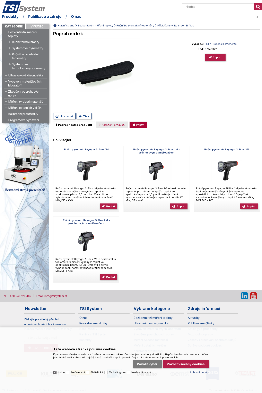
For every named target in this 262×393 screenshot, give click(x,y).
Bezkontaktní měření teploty (22, 34)
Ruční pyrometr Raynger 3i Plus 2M (226, 149)
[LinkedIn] (244, 296)
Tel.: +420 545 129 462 (16, 296)
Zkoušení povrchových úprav (24, 93)
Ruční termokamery (25, 42)
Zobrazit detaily (199, 372)
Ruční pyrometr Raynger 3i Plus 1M (86, 149)
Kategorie (14, 26)
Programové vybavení (23, 120)
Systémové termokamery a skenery (28, 66)
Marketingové (117, 372)
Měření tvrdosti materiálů (25, 101)
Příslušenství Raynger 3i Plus (175, 25)
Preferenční (78, 372)
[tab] (74, 125)
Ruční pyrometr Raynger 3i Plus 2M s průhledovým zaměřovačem (86, 222)
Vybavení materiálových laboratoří (25, 83)
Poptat (217, 57)
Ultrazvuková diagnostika (25, 75)
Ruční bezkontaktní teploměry (25, 56)
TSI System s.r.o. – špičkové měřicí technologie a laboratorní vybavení (25, 7)
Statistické (96, 372)
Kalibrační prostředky (23, 114)
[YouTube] (253, 296)
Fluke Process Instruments (221, 43)
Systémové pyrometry (27, 48)
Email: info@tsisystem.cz (52, 296)
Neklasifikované (141, 372)
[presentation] (74, 125)
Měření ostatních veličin (25, 108)
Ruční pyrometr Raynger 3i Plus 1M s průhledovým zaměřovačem (156, 151)
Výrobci (37, 26)
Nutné (61, 372)
